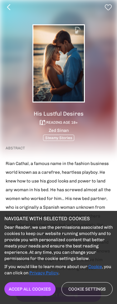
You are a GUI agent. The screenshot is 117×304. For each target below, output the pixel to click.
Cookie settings (87, 289)
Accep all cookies (30, 289)
